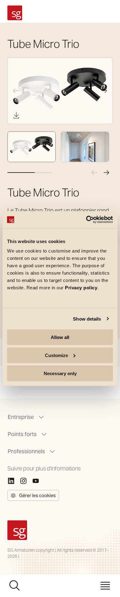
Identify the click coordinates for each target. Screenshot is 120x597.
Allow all (60, 337)
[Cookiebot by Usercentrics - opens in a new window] (86, 220)
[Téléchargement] (16, 115)
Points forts (22, 434)
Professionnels (26, 451)
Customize (56, 355)
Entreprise (21, 416)
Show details (87, 318)
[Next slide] (104, 91)
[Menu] (105, 585)
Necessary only (60, 373)
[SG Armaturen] (14, 13)
